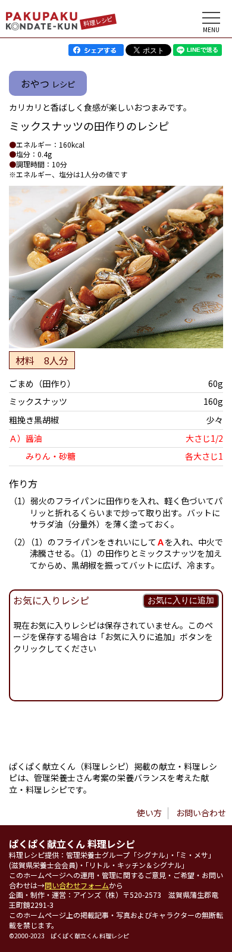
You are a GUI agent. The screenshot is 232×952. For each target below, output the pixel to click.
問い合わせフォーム (77, 885)
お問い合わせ (201, 813)
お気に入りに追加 (181, 600)
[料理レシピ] (41, 27)
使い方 (149, 813)
